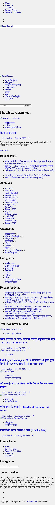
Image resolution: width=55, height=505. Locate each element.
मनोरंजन (8, 89)
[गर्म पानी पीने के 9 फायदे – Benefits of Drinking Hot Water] (12, 395)
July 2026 (9, 188)
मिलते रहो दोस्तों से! (8, 133)
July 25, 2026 (20, 348)
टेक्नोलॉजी (9, 99)
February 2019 (11, 221)
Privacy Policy (11, 10)
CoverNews (32, 501)
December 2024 (11, 198)
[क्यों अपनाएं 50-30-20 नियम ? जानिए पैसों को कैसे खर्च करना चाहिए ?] (7, 371)
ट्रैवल (7, 92)
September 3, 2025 (23, 416)
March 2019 (10, 218)
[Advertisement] (27, 51)
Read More (4, 150)
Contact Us (9, 8)
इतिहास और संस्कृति (12, 96)
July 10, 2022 (20, 138)
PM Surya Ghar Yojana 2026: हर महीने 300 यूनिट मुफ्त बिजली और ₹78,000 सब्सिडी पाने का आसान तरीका (29, 167)
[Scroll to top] (1, 504)
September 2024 (11, 202)
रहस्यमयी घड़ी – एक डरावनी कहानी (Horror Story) (24, 311)
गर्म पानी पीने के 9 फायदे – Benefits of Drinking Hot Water (27, 175)
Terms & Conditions (13, 12)
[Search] (1, 103)
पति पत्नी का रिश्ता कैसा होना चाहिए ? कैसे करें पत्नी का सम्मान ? (28, 316)
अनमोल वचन (10, 87)
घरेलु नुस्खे (9, 82)
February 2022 (11, 214)
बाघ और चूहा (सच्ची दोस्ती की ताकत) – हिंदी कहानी (24, 318)
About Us (9, 5)
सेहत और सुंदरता (11, 80)
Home (7, 3)
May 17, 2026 (21, 392)
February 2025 (11, 195)
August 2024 (10, 204)
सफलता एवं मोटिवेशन (13, 85)
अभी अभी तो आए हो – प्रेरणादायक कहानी (20, 314)
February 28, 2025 (22, 435)
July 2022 (9, 211)
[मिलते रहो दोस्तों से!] (10, 118)
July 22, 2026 (20, 369)
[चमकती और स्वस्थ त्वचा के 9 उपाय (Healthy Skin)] (13, 418)
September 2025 (11, 193)
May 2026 (9, 191)
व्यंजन (7, 94)
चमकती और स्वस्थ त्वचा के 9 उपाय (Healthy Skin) (24, 177)
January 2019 (10, 223)
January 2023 (10, 209)
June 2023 (9, 207)
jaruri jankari (7, 138)
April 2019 (9, 216)
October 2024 (10, 200)
